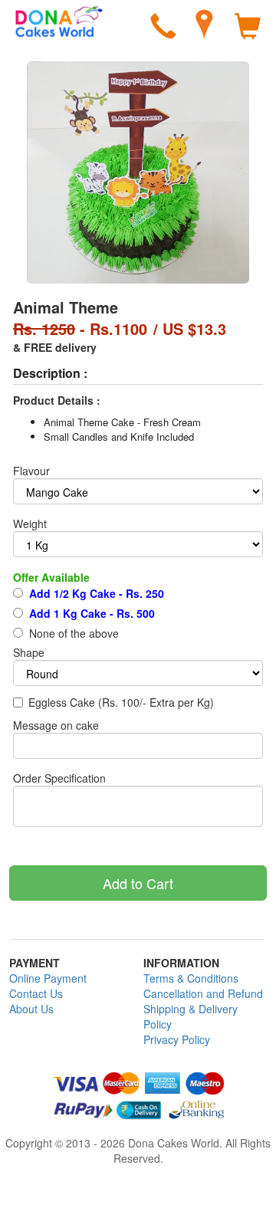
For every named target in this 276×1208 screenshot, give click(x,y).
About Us (31, 1008)
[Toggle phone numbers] (163, 28)
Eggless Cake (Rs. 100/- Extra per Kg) (121, 702)
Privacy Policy (176, 1039)
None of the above (72, 633)
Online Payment (48, 978)
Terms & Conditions (190, 978)
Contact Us (36, 993)
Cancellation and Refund (203, 993)
